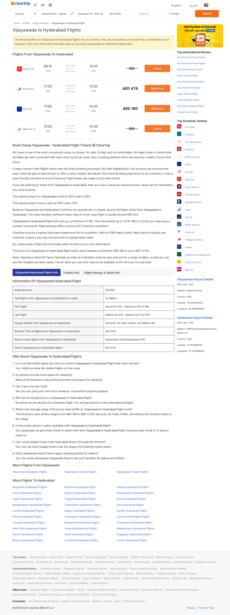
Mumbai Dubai (164, 557)
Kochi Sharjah (142, 561)
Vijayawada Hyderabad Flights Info (36, 272)
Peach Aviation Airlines (173, 568)
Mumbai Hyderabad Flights (80, 487)
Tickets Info (71, 272)
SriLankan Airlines (97, 568)
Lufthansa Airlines (50, 568)
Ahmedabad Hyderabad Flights (135, 492)
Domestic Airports (152, 589)
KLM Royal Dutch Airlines (27, 573)
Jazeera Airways (70, 578)
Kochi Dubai (61, 561)
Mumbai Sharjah (183, 561)
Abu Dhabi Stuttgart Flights (190, 106)
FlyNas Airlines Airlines (57, 573)
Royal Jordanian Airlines (143, 568)
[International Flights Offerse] (50, 5)
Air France (61, 583)
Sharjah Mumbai (162, 561)
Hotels (80, 589)
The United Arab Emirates (43, 601)
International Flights (63, 589)
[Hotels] (43, 5)
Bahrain (96, 601)
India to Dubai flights (78, 594)
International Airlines (24, 594)
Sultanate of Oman (134, 601)
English (176, 5)
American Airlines (48, 578)
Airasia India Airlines (24, 578)
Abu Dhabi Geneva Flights (190, 69)
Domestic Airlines (129, 589)
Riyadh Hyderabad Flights (132, 510)
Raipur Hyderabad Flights (80, 510)
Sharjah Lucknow (206, 561)
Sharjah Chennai (104, 561)
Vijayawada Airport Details (195, 279)
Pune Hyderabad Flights (27, 492)
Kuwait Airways (187, 573)
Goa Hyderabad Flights (130, 504)
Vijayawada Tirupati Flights (132, 471)
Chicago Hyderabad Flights (29, 522)
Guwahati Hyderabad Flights (81, 540)
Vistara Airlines (99, 583)
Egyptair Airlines (78, 583)
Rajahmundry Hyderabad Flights (136, 528)
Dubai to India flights (104, 594)
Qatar (117, 601)
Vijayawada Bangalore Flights (30, 471)
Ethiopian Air (179, 578)
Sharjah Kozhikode (82, 561)
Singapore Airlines (73, 568)
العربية (193, 5)
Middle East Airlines (200, 578)
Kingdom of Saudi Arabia (75, 601)
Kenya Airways (118, 568)
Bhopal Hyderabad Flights (28, 540)
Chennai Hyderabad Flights (133, 487)
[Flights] (35, 5)
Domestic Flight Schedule (102, 589)
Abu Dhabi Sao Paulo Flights (191, 57)
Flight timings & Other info (102, 272)
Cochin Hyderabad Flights (132, 540)
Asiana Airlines (111, 578)
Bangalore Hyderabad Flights (30, 487)
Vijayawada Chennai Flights (81, 471)
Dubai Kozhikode (118, 557)
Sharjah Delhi (124, 561)
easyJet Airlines (92, 578)
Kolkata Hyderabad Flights (80, 492)
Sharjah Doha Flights (187, 112)
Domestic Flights (39, 589)
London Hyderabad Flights (28, 510)
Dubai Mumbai (38, 557)
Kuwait (108, 601)
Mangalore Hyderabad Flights (82, 522)
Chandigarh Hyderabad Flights (83, 516)
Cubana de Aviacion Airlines (89, 573)
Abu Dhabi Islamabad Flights (191, 63)
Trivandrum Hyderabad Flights (134, 522)
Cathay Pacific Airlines (121, 573)
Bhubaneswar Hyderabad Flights (32, 504)
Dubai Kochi (56, 557)
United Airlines (131, 578)
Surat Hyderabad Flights (79, 534)
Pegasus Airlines (166, 573)
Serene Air (19, 583)
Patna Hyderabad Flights (27, 516)
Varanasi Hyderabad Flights (81, 528)
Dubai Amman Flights (187, 93)
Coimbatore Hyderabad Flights (83, 504)
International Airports (51, 594)
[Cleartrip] (20, 3)
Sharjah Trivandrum (142, 557)
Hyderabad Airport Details (195, 317)
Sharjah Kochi (44, 561)
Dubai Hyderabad (95, 557)
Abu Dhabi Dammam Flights (191, 81)
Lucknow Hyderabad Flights (133, 516)
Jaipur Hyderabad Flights (27, 498)
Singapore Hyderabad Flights (134, 534)
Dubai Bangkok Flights (188, 100)
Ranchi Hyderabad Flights (28, 534)
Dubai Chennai (74, 557)
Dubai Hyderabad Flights (131, 498)
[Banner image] (200, 36)
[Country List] (206, 5)
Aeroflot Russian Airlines (156, 578)
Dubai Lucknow (185, 557)
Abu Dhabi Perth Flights (189, 87)
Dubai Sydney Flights (187, 75)
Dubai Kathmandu (23, 561)
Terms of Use (206, 607)
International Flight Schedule (182, 589)
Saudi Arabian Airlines (39, 583)
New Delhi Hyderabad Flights (30, 528)
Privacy (191, 607)
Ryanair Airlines (145, 573)
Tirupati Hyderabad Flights (80, 498)
